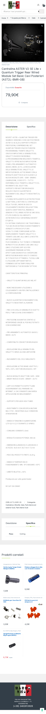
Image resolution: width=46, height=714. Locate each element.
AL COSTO (6, 631)
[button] (42, 26)
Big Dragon (13, 631)
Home (4, 18)
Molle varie (6, 597)
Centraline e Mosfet (8, 63)
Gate (33, 18)
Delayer (27, 597)
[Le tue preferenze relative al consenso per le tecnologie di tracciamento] (42, 710)
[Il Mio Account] (38, 5)
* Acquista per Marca (18, 18)
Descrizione (11, 127)
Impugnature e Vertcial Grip (11, 564)
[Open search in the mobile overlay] (23, 11)
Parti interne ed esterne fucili (28, 63)
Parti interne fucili (22, 508)
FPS (31, 597)
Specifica (31, 127)
